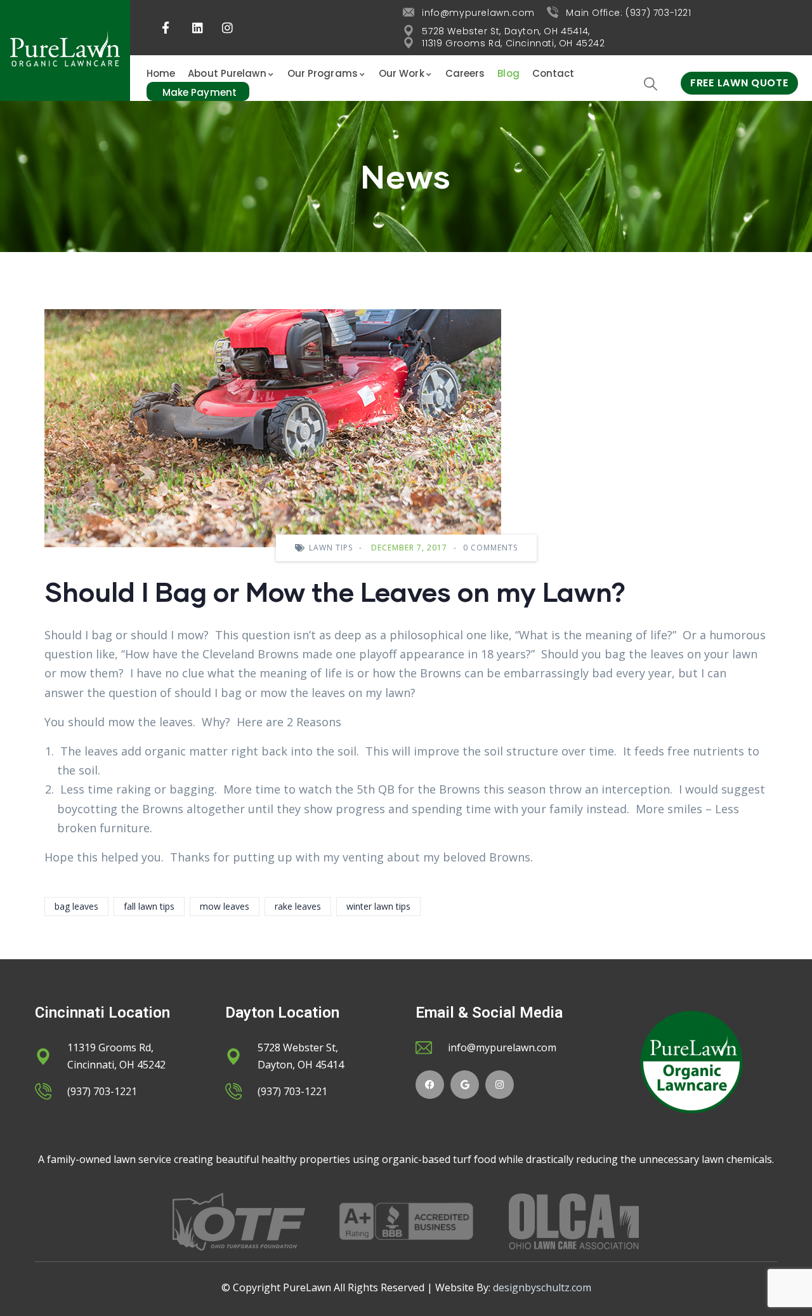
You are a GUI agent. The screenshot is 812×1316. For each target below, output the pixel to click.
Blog (508, 73)
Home (161, 73)
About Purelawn (227, 73)
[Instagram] (499, 1084)
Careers (465, 73)
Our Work (401, 73)
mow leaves (224, 906)
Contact (553, 73)
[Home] (65, 50)
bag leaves (76, 906)
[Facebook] (430, 1084)
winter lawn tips (378, 906)
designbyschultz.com (542, 1287)
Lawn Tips (331, 547)
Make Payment (199, 92)
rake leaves (298, 906)
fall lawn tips (149, 906)
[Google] (464, 1084)
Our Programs (322, 73)
